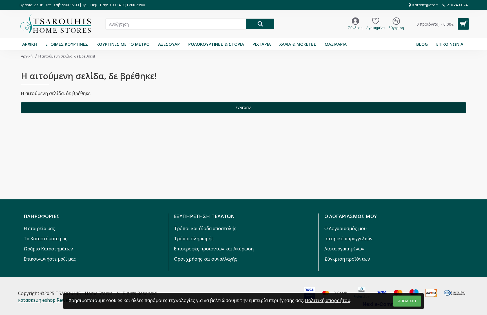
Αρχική (27, 56)
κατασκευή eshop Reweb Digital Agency (60, 300)
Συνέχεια (243, 107)
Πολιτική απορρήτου (327, 300)
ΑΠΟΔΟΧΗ (407, 300)
